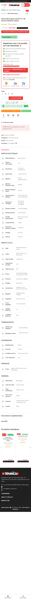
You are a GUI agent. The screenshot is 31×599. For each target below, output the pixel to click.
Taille (3, 91)
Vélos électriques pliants (8, 444)
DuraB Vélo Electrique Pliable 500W (8, 439)
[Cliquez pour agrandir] (4, 8)
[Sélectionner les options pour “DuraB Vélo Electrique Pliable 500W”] (3, 434)
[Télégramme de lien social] (16, 143)
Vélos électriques (12, 13)
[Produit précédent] (25, 13)
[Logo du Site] (14, 5)
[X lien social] (10, 143)
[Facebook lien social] (8, 143)
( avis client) (12, 24)
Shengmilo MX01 (23, 436)
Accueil (3, 13)
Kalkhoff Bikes (9, 140)
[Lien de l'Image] (10, 473)
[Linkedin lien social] (14, 143)
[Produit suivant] (29, 13)
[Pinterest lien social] (12, 143)
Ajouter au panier (15, 98)
